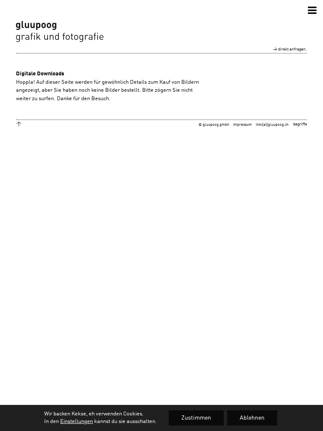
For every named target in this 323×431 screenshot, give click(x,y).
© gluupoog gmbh (214, 125)
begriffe (300, 124)
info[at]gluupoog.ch (272, 125)
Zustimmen (196, 418)
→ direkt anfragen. (290, 49)
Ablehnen (252, 418)
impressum (242, 125)
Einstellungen (76, 421)
